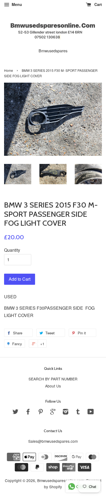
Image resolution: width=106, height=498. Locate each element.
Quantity (12, 250)
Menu (16, 4)
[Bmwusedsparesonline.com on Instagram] (65, 412)
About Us (53, 386)
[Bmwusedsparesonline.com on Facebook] (28, 412)
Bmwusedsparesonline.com (60, 480)
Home (8, 70)
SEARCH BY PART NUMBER (53, 378)
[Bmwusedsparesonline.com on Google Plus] (53, 412)
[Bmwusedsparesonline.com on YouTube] (91, 412)
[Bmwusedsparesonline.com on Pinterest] (40, 412)
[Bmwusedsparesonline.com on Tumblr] (78, 412)
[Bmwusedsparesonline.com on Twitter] (15, 412)
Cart (97, 4)
